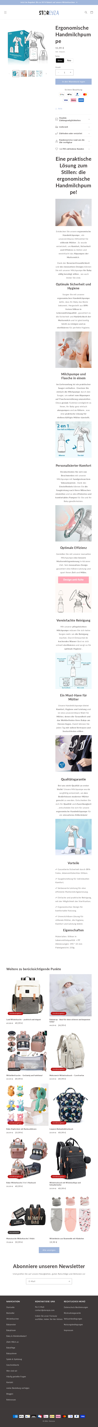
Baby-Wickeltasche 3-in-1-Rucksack (21, 1183)
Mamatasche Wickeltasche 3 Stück (20, 1239)
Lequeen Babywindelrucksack (61, 1129)
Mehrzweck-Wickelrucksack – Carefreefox (67, 1075)
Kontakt (9, 1382)
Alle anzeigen (49, 1250)
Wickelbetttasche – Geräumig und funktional (24, 1075)
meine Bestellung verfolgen (17, 1388)
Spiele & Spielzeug (14, 1359)
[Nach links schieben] (9, 73)
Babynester (11, 1324)
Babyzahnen (11, 1353)
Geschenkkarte (12, 1365)
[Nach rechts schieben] (46, 73)
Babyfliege (10, 1348)
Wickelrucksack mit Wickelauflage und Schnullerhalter (65, 1184)
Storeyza (52, 1421)
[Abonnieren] (69, 1281)
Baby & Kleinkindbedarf (16, 1336)
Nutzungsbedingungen (73, 1324)
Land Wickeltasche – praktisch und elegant (23, 1020)
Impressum (68, 1330)
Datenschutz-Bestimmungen (76, 1307)
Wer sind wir (11, 1371)
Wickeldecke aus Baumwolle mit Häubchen (67, 1239)
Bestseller (10, 1313)
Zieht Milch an (12, 1342)
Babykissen (11, 1330)
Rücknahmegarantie (72, 1313)
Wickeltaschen (12, 1319)
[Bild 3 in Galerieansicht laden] (31, 73)
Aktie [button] (60, 109)
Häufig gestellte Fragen (16, 1376)
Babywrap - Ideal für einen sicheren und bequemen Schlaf (70, 1021)
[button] (5, 12)
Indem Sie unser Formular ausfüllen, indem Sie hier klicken (49, 1317)
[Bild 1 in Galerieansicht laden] (16, 73)
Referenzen (11, 1400)
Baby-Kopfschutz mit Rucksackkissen (21, 1129)
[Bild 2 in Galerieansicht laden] (23, 73)
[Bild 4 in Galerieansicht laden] (39, 73)
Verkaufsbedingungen (73, 1319)
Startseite (10, 1307)
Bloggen (9, 1394)
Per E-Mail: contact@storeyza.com (44, 1308)
